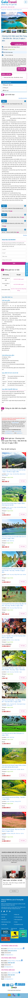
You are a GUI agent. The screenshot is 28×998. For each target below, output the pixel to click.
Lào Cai (11, 507)
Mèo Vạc (18, 833)
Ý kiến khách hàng (18, 917)
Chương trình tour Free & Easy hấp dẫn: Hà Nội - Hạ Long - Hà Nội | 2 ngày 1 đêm (14, 604)
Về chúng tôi (4, 914)
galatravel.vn (19, 433)
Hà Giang (12, 801)
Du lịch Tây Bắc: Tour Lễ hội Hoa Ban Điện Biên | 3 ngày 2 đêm (14, 636)
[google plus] (10, 911)
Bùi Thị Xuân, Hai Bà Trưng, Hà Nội (15, 948)
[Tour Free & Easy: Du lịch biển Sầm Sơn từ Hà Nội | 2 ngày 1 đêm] (14, 527)
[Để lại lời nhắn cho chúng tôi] (9, 995)
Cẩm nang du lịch (18, 919)
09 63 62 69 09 (15, 422)
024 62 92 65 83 (17, 431)
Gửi (14, 263)
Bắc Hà (22, 769)
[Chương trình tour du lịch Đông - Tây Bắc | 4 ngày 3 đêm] (14, 788)
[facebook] (1, 911)
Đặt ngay (21, 69)
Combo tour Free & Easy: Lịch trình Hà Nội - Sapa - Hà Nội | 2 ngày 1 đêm (13, 470)
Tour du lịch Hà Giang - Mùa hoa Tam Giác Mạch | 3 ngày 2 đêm (13, 830)
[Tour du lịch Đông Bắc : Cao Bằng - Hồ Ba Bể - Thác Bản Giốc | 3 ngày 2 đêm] (14, 690)
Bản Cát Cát (22, 474)
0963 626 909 (11, 7)
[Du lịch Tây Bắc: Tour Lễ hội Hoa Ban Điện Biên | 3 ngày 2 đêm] (14, 626)
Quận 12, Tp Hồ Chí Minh (13, 972)
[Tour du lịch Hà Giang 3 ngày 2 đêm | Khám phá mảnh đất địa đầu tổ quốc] (14, 756)
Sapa (11, 474)
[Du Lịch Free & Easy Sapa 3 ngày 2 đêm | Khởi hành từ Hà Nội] (14, 494)
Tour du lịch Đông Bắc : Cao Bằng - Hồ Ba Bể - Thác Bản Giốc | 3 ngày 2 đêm (13, 700)
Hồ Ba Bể (4, 705)
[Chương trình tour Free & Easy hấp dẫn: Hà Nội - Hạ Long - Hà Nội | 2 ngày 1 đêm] (14, 594)
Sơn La (12, 640)
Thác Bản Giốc (13, 704)
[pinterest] (6, 911)
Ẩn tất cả (25, 235)
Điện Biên (8, 640)
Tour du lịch (9, 9)
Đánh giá (6, 90)
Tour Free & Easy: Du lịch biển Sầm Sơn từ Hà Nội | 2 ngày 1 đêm (14, 537)
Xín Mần (18, 769)
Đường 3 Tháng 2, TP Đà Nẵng (14, 960)
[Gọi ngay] (14, 995)
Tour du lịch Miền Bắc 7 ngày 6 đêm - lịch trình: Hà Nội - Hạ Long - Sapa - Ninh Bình (13, 668)
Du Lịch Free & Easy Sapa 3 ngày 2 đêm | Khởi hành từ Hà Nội (13, 504)
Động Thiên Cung (18, 574)
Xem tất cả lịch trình (23, 98)
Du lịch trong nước (17, 9)
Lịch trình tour (7, 82)
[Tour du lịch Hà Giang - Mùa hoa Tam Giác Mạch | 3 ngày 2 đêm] (14, 820)
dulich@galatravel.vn (9, 433)
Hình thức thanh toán (6, 922)
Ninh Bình (16, 672)
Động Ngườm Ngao (21, 704)
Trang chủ (3, 9)
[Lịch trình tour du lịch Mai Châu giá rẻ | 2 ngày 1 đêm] (14, 724)
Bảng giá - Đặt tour (8, 85)
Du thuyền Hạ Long (18, 924)
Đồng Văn (13, 833)
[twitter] (4, 911)
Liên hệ (3, 917)
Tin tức (16, 922)
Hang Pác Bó (9, 705)
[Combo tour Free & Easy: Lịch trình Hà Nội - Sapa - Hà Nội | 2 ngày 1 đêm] (14, 460)
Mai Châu (12, 737)
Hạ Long (12, 574)
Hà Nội (7, 474)
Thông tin (5, 87)
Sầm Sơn (12, 540)
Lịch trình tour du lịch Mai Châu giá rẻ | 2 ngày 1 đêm (13, 734)
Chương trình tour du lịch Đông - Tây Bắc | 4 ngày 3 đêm (13, 798)
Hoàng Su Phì (13, 769)
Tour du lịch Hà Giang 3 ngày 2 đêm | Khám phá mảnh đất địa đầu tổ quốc (14, 766)
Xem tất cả (14, 891)
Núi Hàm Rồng (16, 474)
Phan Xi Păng (5, 475)
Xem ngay (23, 481)
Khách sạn (16, 914)
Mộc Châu (17, 640)
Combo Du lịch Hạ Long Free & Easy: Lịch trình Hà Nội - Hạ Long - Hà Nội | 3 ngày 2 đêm (13, 570)
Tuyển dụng (4, 924)
